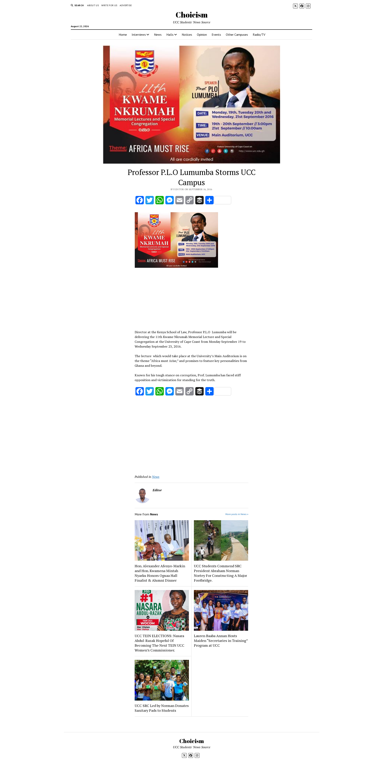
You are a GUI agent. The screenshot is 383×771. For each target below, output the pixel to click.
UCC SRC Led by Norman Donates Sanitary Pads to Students (162, 708)
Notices (187, 35)
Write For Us (109, 5)
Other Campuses (237, 35)
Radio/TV (259, 35)
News (158, 35)
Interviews (139, 35)
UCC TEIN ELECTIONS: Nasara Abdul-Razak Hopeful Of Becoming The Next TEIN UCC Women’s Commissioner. (159, 642)
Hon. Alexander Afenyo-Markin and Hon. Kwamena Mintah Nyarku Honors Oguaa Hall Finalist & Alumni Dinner (160, 573)
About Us (93, 5)
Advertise (126, 5)
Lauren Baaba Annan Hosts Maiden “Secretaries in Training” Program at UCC (221, 640)
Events (216, 35)
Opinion (202, 35)
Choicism (192, 15)
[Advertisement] (191, 299)
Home (123, 35)
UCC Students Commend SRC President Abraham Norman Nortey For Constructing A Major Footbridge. (220, 573)
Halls (170, 35)
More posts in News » (236, 514)
